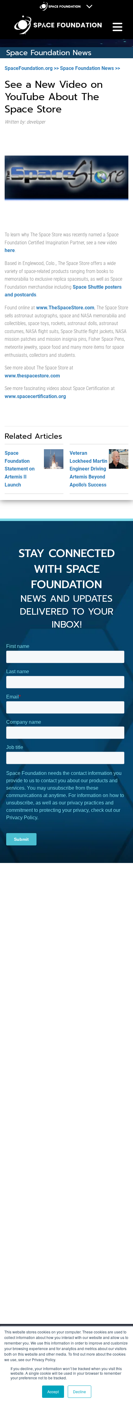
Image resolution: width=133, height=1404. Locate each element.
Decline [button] (79, 1391)
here (10, 250)
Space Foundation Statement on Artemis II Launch (20, 468)
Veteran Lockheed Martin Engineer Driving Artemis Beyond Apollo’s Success (88, 468)
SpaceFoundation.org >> (32, 68)
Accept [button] (53, 1391)
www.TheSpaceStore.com (65, 308)
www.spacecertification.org (35, 396)
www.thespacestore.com (32, 376)
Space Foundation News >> (90, 68)
